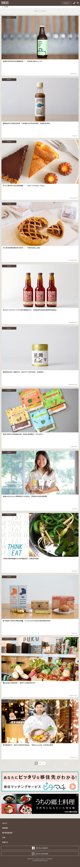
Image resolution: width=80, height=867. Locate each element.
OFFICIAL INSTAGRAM (42, 853)
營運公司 (5, 842)
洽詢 (3, 837)
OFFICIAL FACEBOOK (42, 848)
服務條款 (5, 828)
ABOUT (4, 823)
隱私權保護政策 (7, 833)
